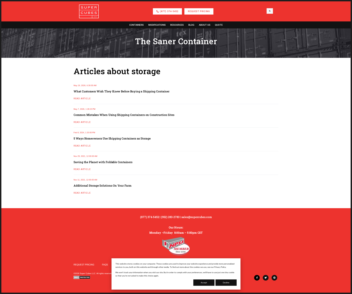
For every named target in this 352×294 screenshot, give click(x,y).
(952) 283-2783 (170, 217)
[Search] (270, 11)
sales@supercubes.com (196, 217)
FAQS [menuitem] (105, 265)
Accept (204, 282)
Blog (191, 24)
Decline (226, 282)
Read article (82, 98)
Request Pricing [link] (199, 11)
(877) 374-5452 (149, 217)
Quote (219, 24)
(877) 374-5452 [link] (169, 11)
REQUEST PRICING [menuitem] (84, 265)
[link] (89, 11)
